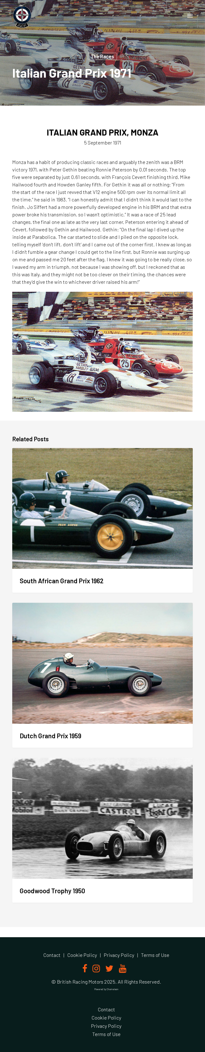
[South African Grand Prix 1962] (102, 520)
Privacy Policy (119, 955)
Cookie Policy (82, 955)
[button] (190, 15)
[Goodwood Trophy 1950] (102, 830)
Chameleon (112, 989)
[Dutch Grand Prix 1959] (102, 675)
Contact (51, 955)
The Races (102, 56)
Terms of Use (155, 955)
